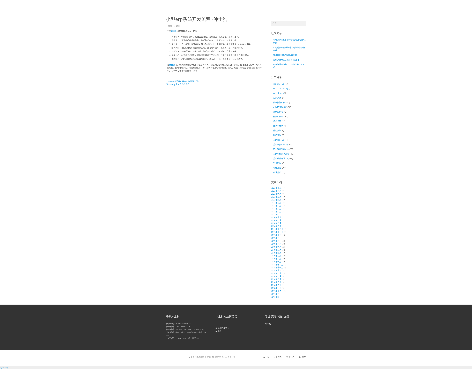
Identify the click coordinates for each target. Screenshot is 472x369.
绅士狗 (173, 7)
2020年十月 (276, 217)
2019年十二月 (277, 229)
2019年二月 (276, 258)
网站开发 (277, 135)
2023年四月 (276, 199)
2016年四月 (276, 297)
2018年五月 (276, 282)
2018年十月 (276, 270)
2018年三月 (276, 285)
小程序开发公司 (280, 107)
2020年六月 (276, 223)
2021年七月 (276, 214)
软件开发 (277, 167)
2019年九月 (276, 238)
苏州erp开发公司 (280, 144)
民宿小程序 (278, 125)
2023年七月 (276, 191)
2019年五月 (276, 249)
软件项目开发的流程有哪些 (285, 55)
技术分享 (277, 121)
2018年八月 (276, 276)
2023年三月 (276, 202)
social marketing (280, 88)
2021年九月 (276, 208)
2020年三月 (276, 226)
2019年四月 (276, 252)
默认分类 (277, 172)
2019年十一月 (277, 232)
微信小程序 (278, 116)
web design (278, 93)
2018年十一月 (277, 267)
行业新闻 (277, 163)
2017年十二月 (277, 291)
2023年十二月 (277, 188)
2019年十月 (276, 235)
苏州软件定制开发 (281, 153)
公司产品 (277, 97)
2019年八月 (276, 241)
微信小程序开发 (222, 328)
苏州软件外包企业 (281, 149)
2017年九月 (276, 294)
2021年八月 (276, 211)
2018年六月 (276, 279)
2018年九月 (276, 273)
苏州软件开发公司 (281, 158)
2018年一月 (276, 288)
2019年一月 (276, 261)
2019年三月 (276, 255)
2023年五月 (276, 196)
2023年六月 (276, 193)
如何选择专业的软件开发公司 (286, 59)
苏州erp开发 (278, 139)
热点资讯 (277, 130)
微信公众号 (278, 111)
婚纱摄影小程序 (280, 102)
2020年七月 (276, 220)
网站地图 (4, 367)
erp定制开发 (278, 83)
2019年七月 (276, 244)
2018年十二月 (277, 264)
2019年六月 (276, 247)
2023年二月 (276, 205)
